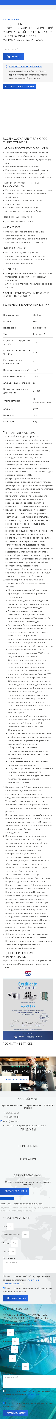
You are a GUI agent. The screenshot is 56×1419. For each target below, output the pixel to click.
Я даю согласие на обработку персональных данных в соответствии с (26, 1280)
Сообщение (9, 1258)
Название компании (12, 1235)
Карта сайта (5, 1204)
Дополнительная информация (19, 955)
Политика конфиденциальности (28, 1204)
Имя (5, 1226)
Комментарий (9, 1373)
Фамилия (7, 1341)
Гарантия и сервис (20, 432)
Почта (6, 1251)
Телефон (7, 1243)
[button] (13, 56)
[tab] (28, 433)
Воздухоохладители (11, 19)
